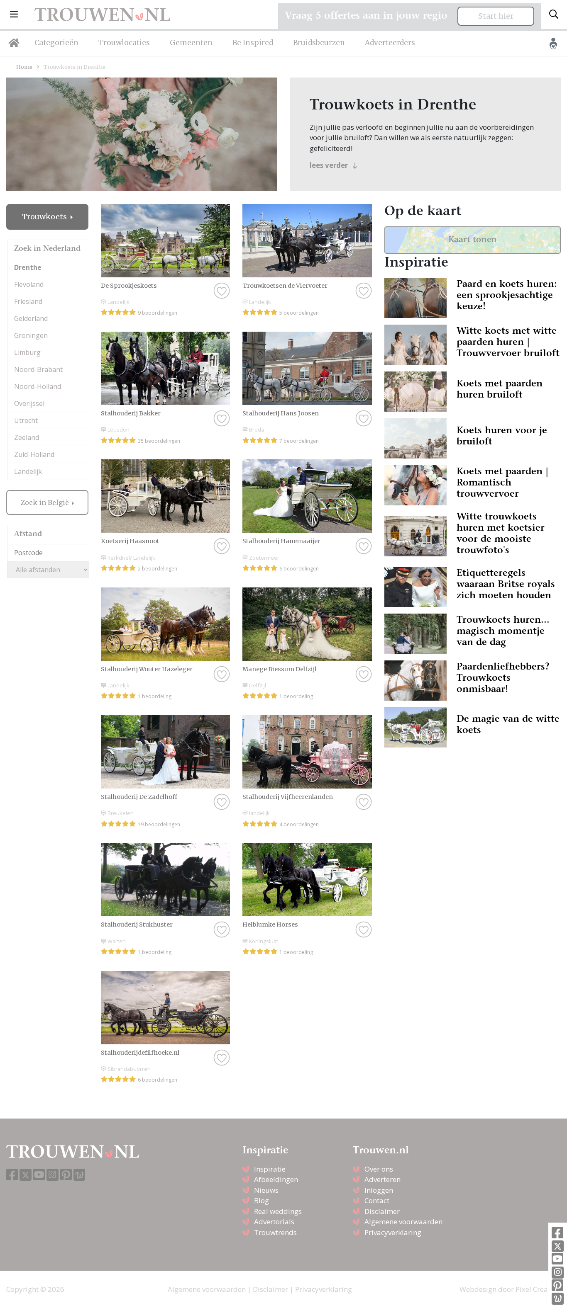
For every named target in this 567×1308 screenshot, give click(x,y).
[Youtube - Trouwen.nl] (557, 1259)
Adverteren (382, 1179)
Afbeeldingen (276, 1179)
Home (24, 66)
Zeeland (26, 437)
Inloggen (378, 1190)
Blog (261, 1200)
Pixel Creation (538, 1289)
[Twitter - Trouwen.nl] (558, 1246)
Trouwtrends (275, 1232)
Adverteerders (390, 42)
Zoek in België (46, 502)
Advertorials (274, 1221)
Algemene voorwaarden (403, 1221)
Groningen (31, 335)
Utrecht (26, 420)
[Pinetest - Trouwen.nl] (557, 1286)
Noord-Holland (37, 386)
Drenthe (28, 267)
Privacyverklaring (392, 1232)
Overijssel (29, 403)
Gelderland (31, 318)
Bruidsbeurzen (319, 42)
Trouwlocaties (124, 42)
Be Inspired (252, 42)
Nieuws (266, 1190)
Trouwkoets (45, 216)
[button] (13, 14)
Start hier (495, 16)
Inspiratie (270, 1169)
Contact (376, 1200)
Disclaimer (382, 1211)
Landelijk (28, 471)
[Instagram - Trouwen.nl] (558, 1273)
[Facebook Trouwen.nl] (557, 1233)
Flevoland (29, 284)
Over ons (378, 1169)
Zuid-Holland (34, 454)
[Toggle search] (554, 14)
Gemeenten (191, 42)
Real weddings (278, 1211)
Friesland (28, 301)
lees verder (329, 165)
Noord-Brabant (38, 369)
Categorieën (56, 42)
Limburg (27, 352)
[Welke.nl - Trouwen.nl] (558, 1299)
